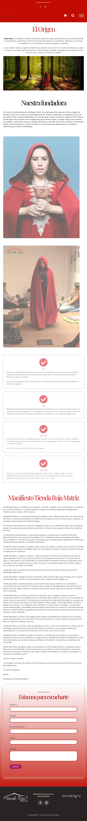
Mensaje (13, 749)
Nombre (13, 705)
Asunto (12, 738)
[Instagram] (46, 802)
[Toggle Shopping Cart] (65, 15)
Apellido (13, 716)
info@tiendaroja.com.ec (43, 2)
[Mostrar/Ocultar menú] (81, 15)
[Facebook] (40, 802)
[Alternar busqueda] (72, 15)
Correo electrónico (17, 727)
